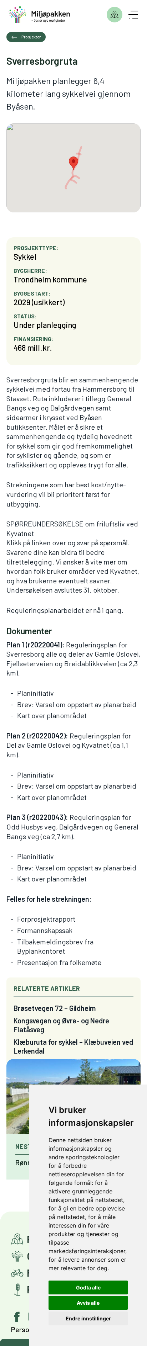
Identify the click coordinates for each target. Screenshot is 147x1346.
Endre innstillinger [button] (88, 1318)
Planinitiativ (35, 693)
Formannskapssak (44, 930)
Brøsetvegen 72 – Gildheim (55, 1008)
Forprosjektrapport (46, 919)
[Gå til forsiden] (39, 15)
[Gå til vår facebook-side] (17, 1316)
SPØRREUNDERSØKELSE (44, 523)
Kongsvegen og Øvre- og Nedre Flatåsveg (61, 1025)
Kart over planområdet (52, 715)
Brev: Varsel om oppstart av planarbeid (76, 704)
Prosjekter (114, 14)
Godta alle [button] (88, 1287)
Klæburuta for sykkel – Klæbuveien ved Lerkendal (73, 1046)
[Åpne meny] (133, 14)
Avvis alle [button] (88, 1303)
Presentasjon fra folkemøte (59, 962)
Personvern (28, 1329)
